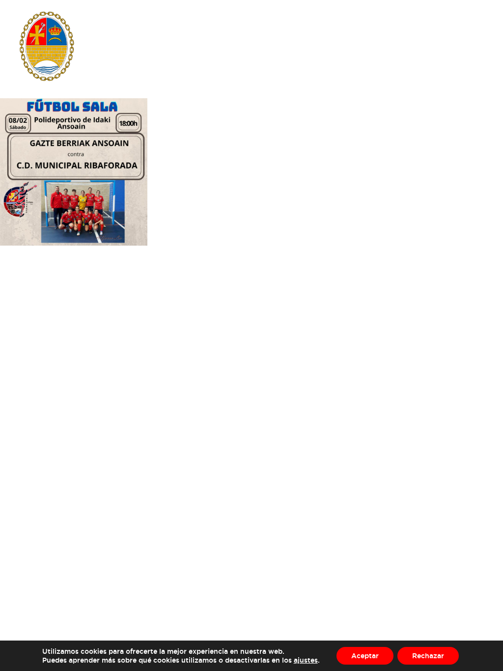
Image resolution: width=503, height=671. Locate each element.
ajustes (306, 660)
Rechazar (428, 655)
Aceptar (365, 655)
